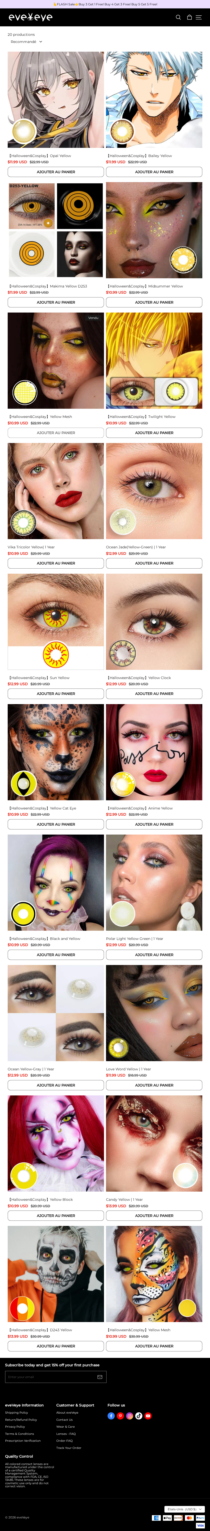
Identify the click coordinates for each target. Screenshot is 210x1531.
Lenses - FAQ (66, 1434)
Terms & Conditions (19, 1434)
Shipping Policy (16, 1412)
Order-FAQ (64, 1441)
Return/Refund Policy (21, 1420)
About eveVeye (67, 1412)
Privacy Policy (15, 1426)
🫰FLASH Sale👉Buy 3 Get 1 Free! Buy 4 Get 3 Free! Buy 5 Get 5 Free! (105, 4)
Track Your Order (68, 1448)
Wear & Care (65, 1426)
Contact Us (64, 1420)
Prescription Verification (23, 1441)
